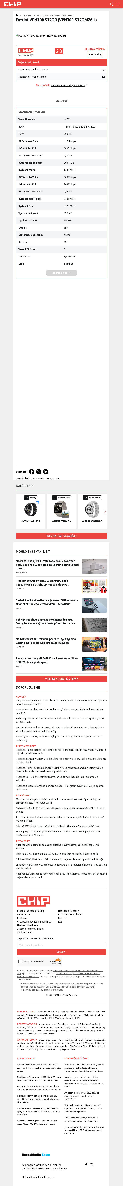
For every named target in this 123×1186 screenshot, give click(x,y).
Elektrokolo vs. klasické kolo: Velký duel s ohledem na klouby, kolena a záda (57, 853)
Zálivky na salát (79, 1027)
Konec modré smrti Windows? (68, 1043)
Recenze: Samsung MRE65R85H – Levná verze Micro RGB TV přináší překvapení (47, 660)
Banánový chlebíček (26, 1027)
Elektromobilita (96, 1046)
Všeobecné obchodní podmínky (34, 921)
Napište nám (53, 478)
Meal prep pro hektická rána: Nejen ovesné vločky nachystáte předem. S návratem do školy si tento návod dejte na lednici (84, 1082)
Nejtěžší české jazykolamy (38, 1015)
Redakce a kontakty (69, 910)
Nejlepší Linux (68, 1049)
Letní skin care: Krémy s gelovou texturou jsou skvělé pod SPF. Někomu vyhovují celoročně (84, 1130)
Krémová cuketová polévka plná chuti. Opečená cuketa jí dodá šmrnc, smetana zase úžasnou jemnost (83, 1108)
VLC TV (32, 1049)
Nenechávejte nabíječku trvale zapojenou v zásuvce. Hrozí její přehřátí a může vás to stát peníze (39, 1067)
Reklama (22, 918)
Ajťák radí (88, 1015)
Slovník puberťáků (68, 1012)
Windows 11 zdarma (94, 1043)
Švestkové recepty (84, 1030)
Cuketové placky (97, 1027)
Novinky (20, 589)
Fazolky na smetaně (67, 1024)
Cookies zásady (25, 932)
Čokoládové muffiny (89, 1024)
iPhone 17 (22, 1049)
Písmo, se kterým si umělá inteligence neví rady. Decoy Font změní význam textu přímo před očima (38, 1099)
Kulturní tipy (75, 1015)
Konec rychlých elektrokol (70, 1040)
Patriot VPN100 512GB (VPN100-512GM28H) (55, 15)
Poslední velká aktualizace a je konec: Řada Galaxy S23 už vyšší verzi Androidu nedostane (39, 1088)
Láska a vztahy (60, 1015)
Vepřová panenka (47, 1024)
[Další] (104, 511)
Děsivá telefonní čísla (47, 1012)
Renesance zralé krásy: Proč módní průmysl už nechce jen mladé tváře (81, 1119)
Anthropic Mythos (25, 1046)
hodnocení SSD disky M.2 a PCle (68, 85)
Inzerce (62, 918)
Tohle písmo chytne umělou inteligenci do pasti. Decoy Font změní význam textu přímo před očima (45, 621)
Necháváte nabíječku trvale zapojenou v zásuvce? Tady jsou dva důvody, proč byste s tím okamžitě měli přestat (47, 564)
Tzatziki (38, 1030)
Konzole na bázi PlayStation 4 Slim (70, 1046)
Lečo (71, 1030)
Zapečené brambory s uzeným (40, 1033)
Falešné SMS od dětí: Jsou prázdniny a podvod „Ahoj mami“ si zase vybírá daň (57, 826)
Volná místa (23, 914)
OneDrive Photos (43, 1043)
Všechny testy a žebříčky (61, 535)
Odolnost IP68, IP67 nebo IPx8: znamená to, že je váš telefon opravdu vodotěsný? (59, 859)
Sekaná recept (51, 1030)
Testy (18, 666)
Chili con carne (46, 1027)
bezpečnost (23, 795)
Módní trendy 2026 (43, 1018)
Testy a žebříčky (26, 746)
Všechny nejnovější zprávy (61, 679)
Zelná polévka (25, 1030)
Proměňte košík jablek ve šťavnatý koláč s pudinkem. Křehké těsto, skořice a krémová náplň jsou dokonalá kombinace (84, 1067)
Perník (63, 1030)
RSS (60, 921)
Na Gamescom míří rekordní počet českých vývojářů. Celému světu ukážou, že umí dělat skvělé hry (46, 640)
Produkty (27, 15)
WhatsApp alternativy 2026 (67, 1018)
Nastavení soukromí (28, 925)
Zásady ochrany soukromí (30, 929)
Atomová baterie (44, 1046)
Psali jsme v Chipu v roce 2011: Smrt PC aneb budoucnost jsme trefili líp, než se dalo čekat (42, 582)
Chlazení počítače (47, 1040)
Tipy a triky (21, 573)
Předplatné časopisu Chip (31, 910)
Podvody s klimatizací (49, 1049)
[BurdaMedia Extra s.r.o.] (33, 901)
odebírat (62, 952)
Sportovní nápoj (62, 1027)
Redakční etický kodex (70, 914)
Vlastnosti (62, 100)
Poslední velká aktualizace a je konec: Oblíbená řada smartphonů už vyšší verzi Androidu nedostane (47, 602)
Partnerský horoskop (89, 1012)
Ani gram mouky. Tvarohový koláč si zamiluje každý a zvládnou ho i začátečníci (81, 1096)
